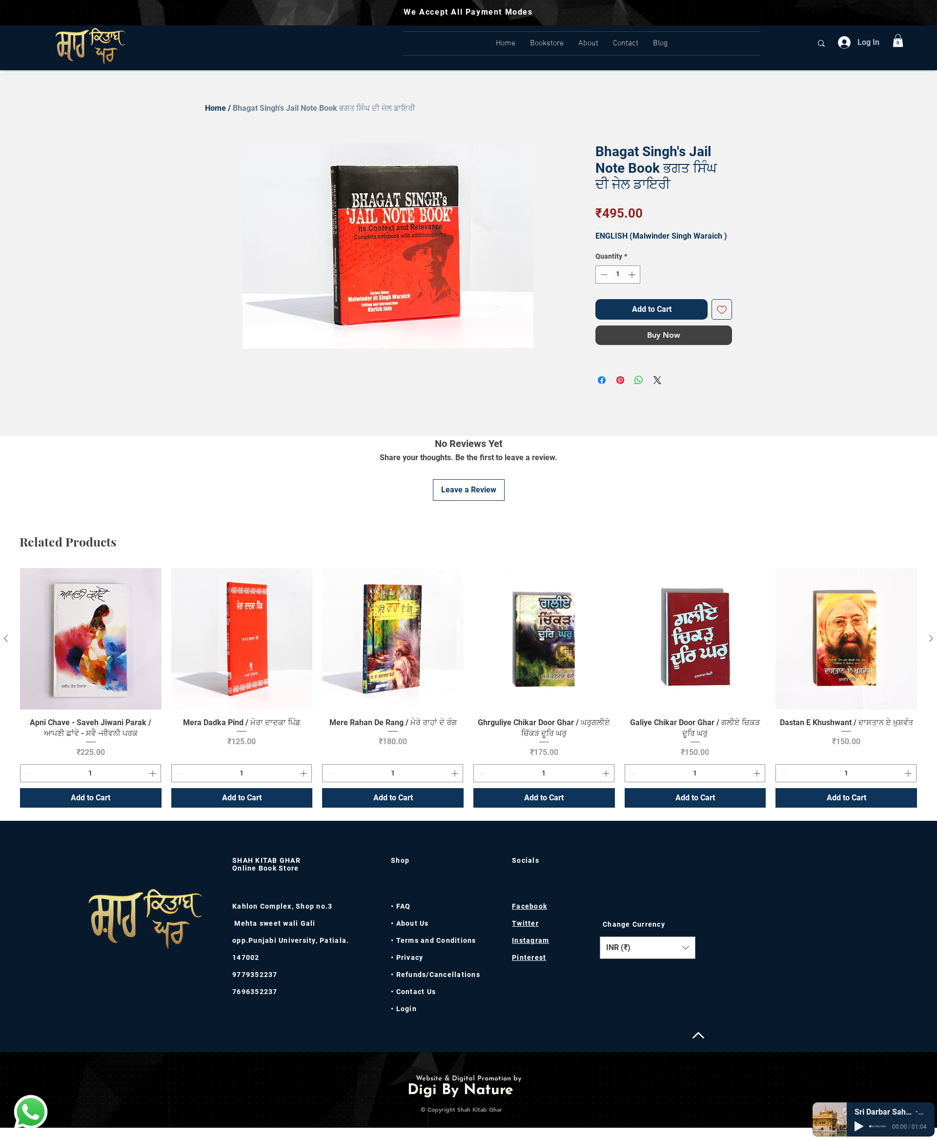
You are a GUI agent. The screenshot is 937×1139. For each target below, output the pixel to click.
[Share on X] (657, 380)
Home (215, 108)
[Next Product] (931, 638)
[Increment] (633, 274)
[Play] (859, 1126)
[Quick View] (91, 639)
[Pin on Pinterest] (620, 380)
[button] (898, 40)
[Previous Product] (6, 638)
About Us (412, 923)
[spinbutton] (618, 274)
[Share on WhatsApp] (639, 380)
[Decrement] (603, 274)
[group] (468, 688)
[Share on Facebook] (602, 380)
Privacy (408, 957)
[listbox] (647, 947)
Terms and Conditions (436, 940)
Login (406, 1009)
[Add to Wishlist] (722, 309)
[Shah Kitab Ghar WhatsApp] (30, 1111)
